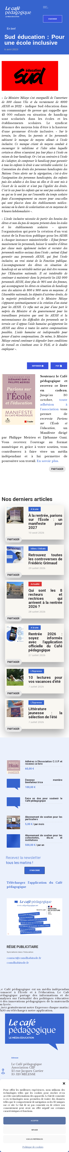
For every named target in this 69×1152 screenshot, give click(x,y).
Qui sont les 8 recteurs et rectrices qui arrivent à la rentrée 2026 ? (45, 598)
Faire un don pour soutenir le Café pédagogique (43, 799)
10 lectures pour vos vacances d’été (45, 679)
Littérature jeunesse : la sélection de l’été (45, 713)
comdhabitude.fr (18, 962)
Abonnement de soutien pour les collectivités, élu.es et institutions (43, 837)
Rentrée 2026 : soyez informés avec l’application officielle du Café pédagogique (45, 642)
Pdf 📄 (59, 366)
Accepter (34, 1121)
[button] (64, 1083)
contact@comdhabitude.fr (24, 958)
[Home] (19, 22)
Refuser (34, 1130)
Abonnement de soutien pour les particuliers (43, 818)
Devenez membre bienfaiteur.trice (43, 781)
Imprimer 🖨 (37, 366)
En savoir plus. (48, 461)
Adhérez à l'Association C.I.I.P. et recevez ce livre (43, 762)
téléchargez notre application (31, 1010)
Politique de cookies (32, 1147)
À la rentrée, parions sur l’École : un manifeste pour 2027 (45, 521)
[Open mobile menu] (46, 7)
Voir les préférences (34, 1139)
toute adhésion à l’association (53, 404)
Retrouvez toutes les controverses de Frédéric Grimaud (45, 559)
